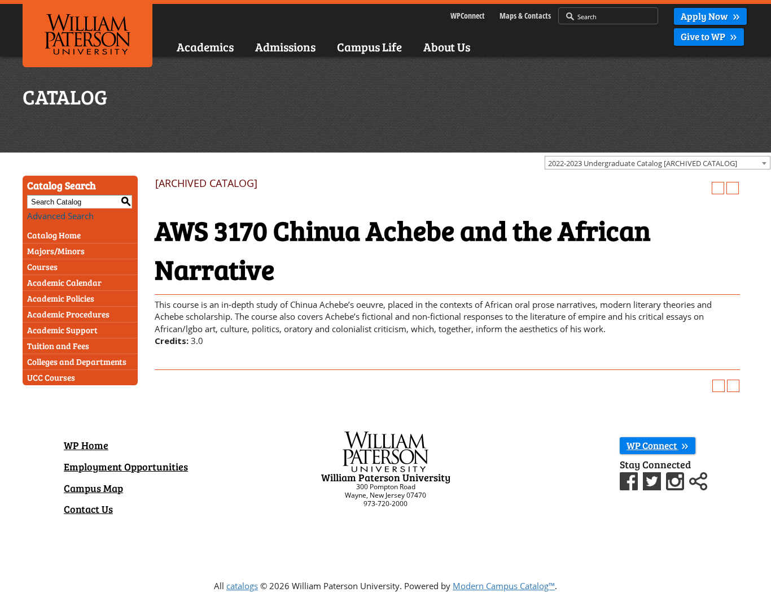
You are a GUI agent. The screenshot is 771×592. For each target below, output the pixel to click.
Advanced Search (60, 215)
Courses (42, 266)
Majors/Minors (56, 250)
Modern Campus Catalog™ (504, 585)
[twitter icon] (653, 480)
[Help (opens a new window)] (732, 188)
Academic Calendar (64, 282)
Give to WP (704, 36)
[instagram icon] (676, 480)
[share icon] (698, 480)
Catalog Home (54, 235)
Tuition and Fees (58, 345)
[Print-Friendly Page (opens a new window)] (718, 188)
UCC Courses (51, 377)
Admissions (285, 46)
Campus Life (369, 46)
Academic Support (62, 330)
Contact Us (88, 509)
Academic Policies (60, 298)
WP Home (86, 445)
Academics (205, 46)
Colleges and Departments (76, 361)
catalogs (242, 585)
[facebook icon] (630, 480)
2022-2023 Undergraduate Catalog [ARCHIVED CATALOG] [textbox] (642, 163)
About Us (446, 46)
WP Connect (652, 445)
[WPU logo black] (87, 33)
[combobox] (657, 162)
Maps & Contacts (525, 15)
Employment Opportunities (126, 466)
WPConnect (467, 15)
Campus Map (93, 488)
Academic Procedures (68, 314)
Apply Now (705, 16)
